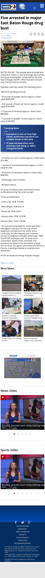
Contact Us (22, 535)
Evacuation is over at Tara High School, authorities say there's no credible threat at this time (22, 137)
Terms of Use (22, 540)
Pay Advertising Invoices (22, 543)
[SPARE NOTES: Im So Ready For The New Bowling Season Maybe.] (11, 328)
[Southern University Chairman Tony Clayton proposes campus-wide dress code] (11, 306)
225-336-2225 (19, 549)
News (14, 33)
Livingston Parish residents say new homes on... (11, 294)
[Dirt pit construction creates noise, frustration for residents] (33, 328)
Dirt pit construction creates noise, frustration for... (33, 340)
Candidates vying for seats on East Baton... (33, 294)
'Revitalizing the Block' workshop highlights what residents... (33, 318)
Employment (22, 529)
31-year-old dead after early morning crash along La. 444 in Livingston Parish (21, 146)
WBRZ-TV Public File (22, 532)
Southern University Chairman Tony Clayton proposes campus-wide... (11, 318)
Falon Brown (7, 38)
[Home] (9, 7)
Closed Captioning (22, 526)
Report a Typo (7, 263)
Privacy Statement (22, 537)
